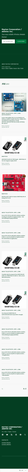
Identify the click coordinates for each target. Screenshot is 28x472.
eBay (19, 68)
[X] (25, 435)
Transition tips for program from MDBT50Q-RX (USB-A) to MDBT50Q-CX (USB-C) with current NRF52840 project (13, 276)
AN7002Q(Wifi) (6, 114)
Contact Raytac (6, 442)
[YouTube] (7, 435)
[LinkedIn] (3, 435)
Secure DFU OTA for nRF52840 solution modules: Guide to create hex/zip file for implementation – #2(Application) (13, 353)
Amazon (15, 68)
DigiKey (11, 68)
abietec (7, 68)
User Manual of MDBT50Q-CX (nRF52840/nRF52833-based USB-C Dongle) (12, 313)
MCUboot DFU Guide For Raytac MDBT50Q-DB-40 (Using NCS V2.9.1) (14, 197)
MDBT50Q (5, 156)
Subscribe (21, 41)
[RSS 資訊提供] (11, 435)
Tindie (22, 68)
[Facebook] (20, 435)
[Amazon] (16, 435)
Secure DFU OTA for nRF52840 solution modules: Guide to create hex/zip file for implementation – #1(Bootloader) (13, 374)
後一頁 (24, 388)
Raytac (3, 68)
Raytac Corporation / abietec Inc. (12, 30)
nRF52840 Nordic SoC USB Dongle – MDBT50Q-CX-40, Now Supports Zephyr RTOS (14, 160)
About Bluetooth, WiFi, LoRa (11, 113)
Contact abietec (6, 444)
